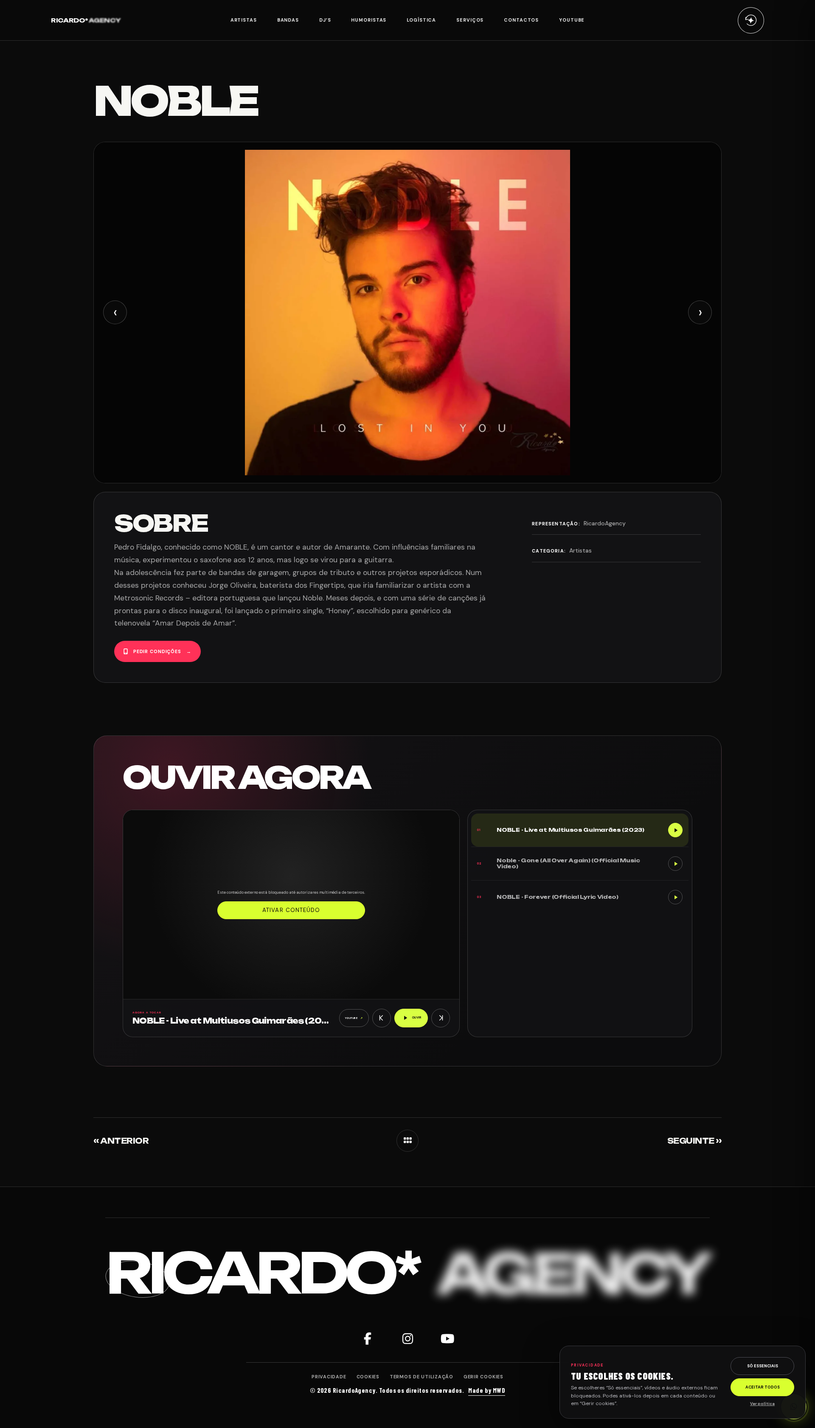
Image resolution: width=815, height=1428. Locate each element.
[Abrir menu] (750, 20)
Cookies (368, 1377)
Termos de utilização (421, 1377)
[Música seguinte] (440, 1018)
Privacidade (329, 1377)
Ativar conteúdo (291, 910)
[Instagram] (407, 1338)
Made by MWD (486, 1390)
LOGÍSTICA (421, 20)
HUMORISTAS (368, 20)
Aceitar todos (762, 1387)
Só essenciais (762, 1366)
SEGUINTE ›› (694, 1141)
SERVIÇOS (469, 20)
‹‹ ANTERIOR (121, 1141)
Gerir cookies (483, 1377)
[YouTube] (447, 1338)
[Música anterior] (381, 1018)
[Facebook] (367, 1338)
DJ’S (325, 20)
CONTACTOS (521, 20)
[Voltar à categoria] (407, 1141)
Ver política (762, 1403)
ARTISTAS (243, 20)
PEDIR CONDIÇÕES (162, 651)
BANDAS (288, 20)
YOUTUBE (572, 20)
